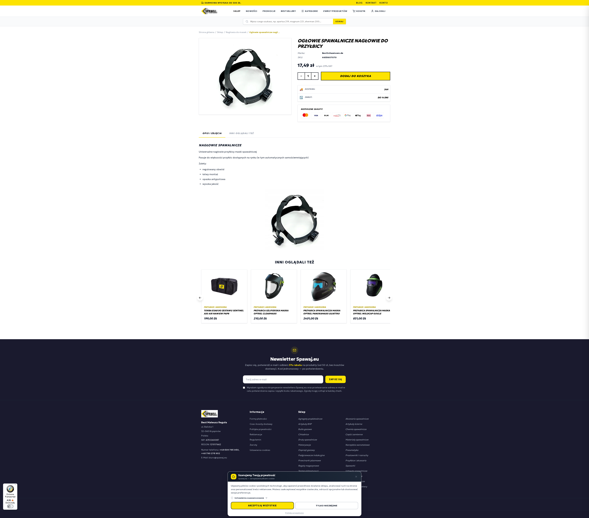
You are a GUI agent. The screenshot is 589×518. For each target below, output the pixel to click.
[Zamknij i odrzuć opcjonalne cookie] (356, 477)
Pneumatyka (351, 450)
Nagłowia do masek (236, 32)
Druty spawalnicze (307, 439)
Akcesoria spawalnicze (357, 418)
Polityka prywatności (260, 429)
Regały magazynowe (308, 465)
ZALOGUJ (380, 11)
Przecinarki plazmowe (309, 460)
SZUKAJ (339, 21)
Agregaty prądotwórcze (310, 418)
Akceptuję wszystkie (262, 505)
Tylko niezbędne (326, 505)
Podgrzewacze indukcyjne (311, 455)
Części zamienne (354, 434)
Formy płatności (258, 418)
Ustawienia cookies (260, 450)
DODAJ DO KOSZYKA (355, 76)
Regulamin (255, 439)
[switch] (10, 506)
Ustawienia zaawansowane (249, 498)
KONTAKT (371, 2)
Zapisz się (335, 379)
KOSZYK (360, 11)
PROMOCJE (269, 11)
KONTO (383, 2)
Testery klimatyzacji (308, 471)
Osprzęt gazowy (306, 450)
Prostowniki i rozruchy (356, 455)
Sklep (220, 32)
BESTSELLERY (288, 11)
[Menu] (15, 485)
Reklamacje (256, 434)
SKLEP (236, 11)
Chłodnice (303, 434)
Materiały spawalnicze (356, 439)
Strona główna (206, 32)
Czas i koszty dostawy (261, 424)
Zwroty (253, 444)
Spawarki (350, 465)
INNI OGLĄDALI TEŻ (241, 133)
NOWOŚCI (251, 11)
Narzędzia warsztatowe (357, 444)
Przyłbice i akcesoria (355, 460)
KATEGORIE (311, 11)
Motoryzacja (304, 444)
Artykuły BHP (305, 424)
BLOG (359, 2)
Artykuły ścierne (353, 424)
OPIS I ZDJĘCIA (212, 133)
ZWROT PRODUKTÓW (335, 11)
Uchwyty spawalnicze (356, 471)
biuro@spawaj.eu (218, 457)
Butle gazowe (305, 429)
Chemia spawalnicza (355, 429)
